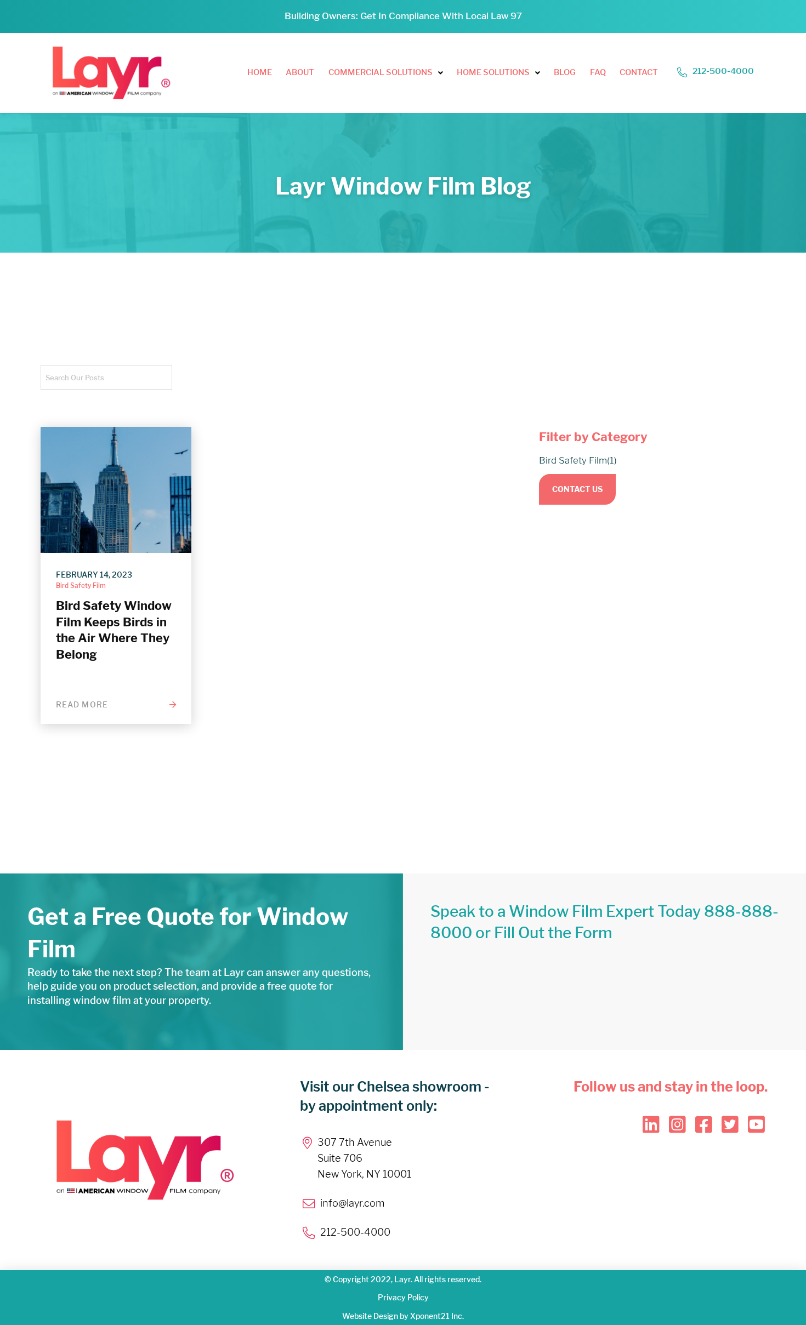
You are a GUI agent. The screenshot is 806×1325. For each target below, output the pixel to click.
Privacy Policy (403, 1297)
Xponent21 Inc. (437, 1316)
